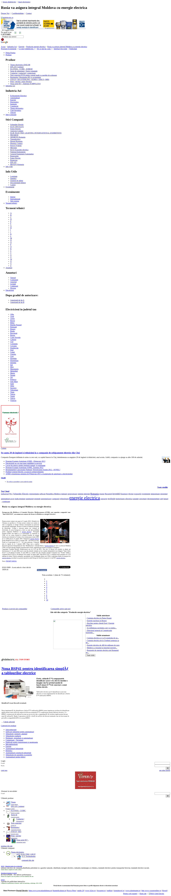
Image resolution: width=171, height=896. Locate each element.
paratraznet (30, 499)
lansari (165, 499)
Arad (12, 316)
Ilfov (12, 367)
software (42, 494)
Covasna (13, 346)
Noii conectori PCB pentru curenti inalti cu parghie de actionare (33, 75)
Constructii (14, 106)
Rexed (164, 891)
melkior (109, 891)
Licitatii (13, 284)
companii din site (28, 860)
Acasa (3, 47)
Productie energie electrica (35, 47)
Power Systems (16, 146)
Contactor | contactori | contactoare (23, 73)
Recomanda (42, 570)
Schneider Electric (17, 125)
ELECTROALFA (17, 127)
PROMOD (14, 135)
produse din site (6, 846)
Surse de (14, 815)
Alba (12, 314)
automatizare (46, 499)
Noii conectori (16, 823)
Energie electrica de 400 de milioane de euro (103, 645)
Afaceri (13, 113)
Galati (12, 352)
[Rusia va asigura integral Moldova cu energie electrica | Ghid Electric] (7, 18)
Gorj (12, 356)
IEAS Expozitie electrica (19, 150)
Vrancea (13, 401)
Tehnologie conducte (13, 736)
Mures (12, 373)
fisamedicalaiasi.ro (59, 891)
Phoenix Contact (16, 143)
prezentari (164, 494)
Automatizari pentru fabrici (15, 757)
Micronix (13, 148)
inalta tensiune (20, 499)
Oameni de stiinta (16, 181)
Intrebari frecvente (60, 49)
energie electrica (84, 497)
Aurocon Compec (16, 131)
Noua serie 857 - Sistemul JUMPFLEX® (25, 84)
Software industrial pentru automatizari (20, 732)
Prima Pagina (10, 53)
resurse (101, 494)
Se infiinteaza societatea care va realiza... (102, 628)
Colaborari (14, 286)
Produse (9, 55)
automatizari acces (7, 499)
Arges (12, 319)
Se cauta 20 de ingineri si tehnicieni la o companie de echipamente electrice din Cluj (40, 453)
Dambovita (14, 348)
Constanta (14, 344)
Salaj (12, 384)
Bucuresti (13, 333)
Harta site (142, 894)
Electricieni (10, 290)
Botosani (13, 327)
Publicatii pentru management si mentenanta (22, 742)
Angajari (13, 282)
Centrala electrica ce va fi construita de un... (103, 638)
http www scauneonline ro (151, 891)
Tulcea (12, 394)
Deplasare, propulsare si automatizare (19, 738)
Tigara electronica (16, 108)
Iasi (11, 365)
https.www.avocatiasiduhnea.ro (40, 891)
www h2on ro (90, 891)
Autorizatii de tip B (17, 302)
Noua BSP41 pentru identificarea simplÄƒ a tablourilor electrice (35, 670)
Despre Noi (5, 13)
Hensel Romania (16, 141)
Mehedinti (14, 371)
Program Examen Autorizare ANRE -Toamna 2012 (24, 468)
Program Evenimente (8, 49)
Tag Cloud (5, 491)
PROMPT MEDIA (11, 561)
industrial (5, 494)
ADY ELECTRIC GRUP (25, 854)
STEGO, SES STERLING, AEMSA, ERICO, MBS (29, 79)
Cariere (13, 185)
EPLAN (13, 162)
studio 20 (80, 891)
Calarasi (13, 340)
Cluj (11, 342)
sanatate (136, 499)
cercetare (143, 499)
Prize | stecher (16, 836)
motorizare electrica (124, 499)
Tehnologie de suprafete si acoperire (19, 755)
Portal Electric (22, 891)
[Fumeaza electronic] (10, 447)
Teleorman (14, 390)
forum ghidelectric (9, 2)
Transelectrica (15, 139)
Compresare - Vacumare (14, 740)
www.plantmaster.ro (133, 891)
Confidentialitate (18, 13)
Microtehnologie (12, 744)
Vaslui (12, 396)
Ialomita (13, 363)
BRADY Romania (17, 164)
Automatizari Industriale (14, 749)
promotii (37, 499)
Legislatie (13, 176)
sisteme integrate (84, 494)
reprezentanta (34, 494)
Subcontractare (11, 730)
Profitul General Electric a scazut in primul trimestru (25, 472)
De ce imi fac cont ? (44, 49)
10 (47, 600)
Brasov (12, 329)
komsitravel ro (119, 891)
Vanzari (13, 278)
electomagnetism (153, 499)
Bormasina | (15, 827)
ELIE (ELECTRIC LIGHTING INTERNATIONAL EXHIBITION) (36, 133)
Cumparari (14, 280)
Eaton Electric (15, 158)
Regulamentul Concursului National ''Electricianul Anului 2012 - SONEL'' (33, 470)
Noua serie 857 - (22, 840)
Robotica (9, 751)
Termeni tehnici (11, 203)
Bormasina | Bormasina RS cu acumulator (25, 77)
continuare (6, 502)
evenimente (146, 494)
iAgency (3, 879)
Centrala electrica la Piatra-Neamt (99, 618)
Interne (12, 197)
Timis (12, 392)
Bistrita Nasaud (16, 325)
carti (161, 499)
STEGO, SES (16, 832)
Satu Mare (14, 382)
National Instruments (17, 152)
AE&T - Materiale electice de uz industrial (11, 866)
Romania (94, 493)
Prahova (13, 379)
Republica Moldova (53, 494)
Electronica (14, 102)
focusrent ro (101, 891)
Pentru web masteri (130, 894)
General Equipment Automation (22, 154)
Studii (3, 478)
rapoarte (103, 499)
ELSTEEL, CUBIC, (18, 811)
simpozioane (155, 494)
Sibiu (12, 386)
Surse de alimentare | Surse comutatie (23, 71)
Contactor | (20, 819)
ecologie (111, 498)
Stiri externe (14, 201)
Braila (12, 331)
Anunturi (9, 268)
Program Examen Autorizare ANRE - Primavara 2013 (25, 461)
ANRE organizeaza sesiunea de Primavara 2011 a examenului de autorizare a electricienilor (39, 474)
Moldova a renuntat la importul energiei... (102, 648)
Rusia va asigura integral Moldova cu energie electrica (67, 47)
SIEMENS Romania (17, 137)
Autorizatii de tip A (17, 300)
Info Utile (9, 167)
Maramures (14, 369)
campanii (56, 499)
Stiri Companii (11, 115)
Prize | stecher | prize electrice (21, 82)
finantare (124, 494)
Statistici (13, 179)
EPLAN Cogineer (17, 67)
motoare (64, 494)
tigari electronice (24, 2)
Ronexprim (14, 156)
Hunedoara (14, 361)
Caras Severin (15, 337)
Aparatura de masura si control (9, 873)
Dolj (11, 350)
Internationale (15, 199)
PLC (11, 494)
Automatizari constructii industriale (18, 753)
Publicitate (73, 49)
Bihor (12, 323)
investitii (116, 493)
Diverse (13, 288)
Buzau (12, 335)
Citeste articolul (9, 722)
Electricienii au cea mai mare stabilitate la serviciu (24, 463)
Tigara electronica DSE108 (20, 65)
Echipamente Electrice (18, 96)
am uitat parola (164, 770)
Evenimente (10, 187)
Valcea (12, 398)
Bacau (12, 321)
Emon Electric (15, 129)
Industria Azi (12, 47)
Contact (29, 13)
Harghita (13, 358)
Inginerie (13, 104)
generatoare (72, 494)
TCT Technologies (28, 856)
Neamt (12, 375)
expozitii (137, 494)
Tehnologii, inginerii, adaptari (16, 734)
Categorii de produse (8, 726)
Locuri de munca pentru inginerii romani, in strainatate (25, 465)
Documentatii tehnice (18, 183)
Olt (11, 377)
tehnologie (64, 499)
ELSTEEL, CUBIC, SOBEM (21, 69)
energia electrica (49, 546)
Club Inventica (15, 110)
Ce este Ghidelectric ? (27, 49)
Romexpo (13, 160)
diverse (131, 494)
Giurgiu (13, 354)
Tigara (13, 802)
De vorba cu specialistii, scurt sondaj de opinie (19, 481)
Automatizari (15, 98)
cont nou (4, 770)
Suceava (13, 388)
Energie (21, 47)
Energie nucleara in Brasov (97, 621)
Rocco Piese (71, 891)
